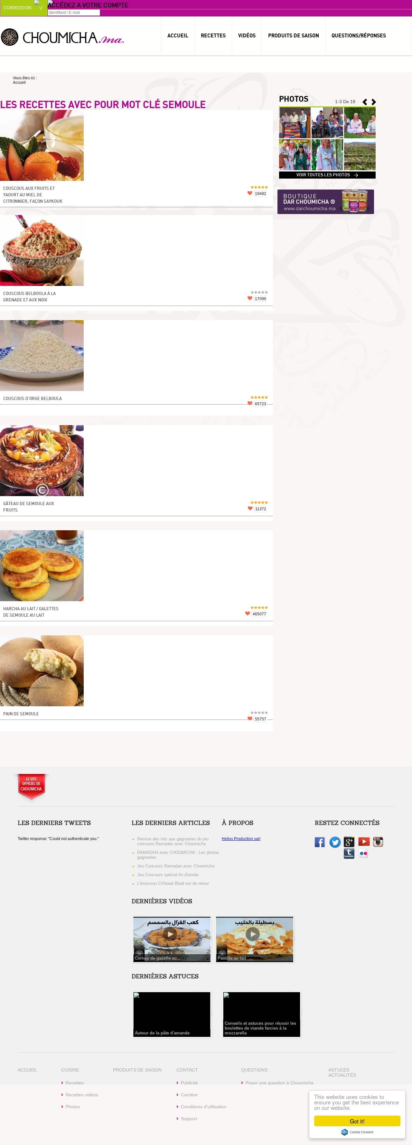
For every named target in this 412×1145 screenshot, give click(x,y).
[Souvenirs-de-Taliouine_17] (295, 137)
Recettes (213, 35)
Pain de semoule (21, 714)
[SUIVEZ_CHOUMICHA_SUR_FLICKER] (363, 857)
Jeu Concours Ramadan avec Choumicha (175, 866)
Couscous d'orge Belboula (32, 399)
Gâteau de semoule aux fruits (28, 507)
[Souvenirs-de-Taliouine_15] (360, 137)
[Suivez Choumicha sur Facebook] (320, 846)
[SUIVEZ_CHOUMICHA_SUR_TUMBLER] (349, 857)
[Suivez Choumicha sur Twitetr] (335, 847)
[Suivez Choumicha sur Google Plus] (349, 846)
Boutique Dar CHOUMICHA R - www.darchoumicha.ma (325, 202)
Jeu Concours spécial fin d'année (168, 874)
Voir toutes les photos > (327, 175)
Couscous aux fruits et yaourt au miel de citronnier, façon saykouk (32, 195)
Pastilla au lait (232, 958)
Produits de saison (293, 35)
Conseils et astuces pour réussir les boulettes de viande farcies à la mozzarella (260, 1028)
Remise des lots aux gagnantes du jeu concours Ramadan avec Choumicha (173, 841)
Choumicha (63, 36)
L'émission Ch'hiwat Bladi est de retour (173, 883)
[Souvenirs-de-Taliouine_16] (327, 137)
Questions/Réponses (359, 35)
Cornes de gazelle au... (158, 958)
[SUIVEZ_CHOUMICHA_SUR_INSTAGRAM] (378, 846)
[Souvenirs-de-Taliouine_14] (295, 169)
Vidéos (247, 35)
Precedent (374, 102)
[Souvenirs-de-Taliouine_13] (327, 169)
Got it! (357, 1121)
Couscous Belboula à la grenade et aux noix (29, 297)
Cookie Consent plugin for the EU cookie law (357, 1132)
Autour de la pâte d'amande (162, 1033)
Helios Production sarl (241, 839)
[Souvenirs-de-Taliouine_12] (360, 169)
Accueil (177, 35)
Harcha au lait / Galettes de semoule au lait (31, 612)
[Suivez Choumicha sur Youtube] (364, 844)
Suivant (364, 102)
